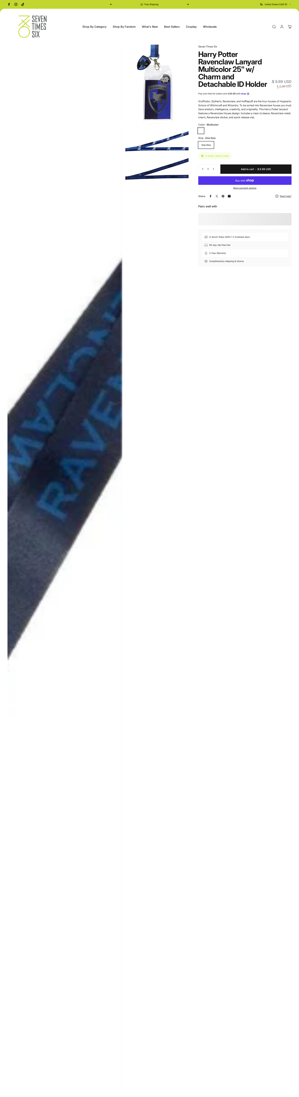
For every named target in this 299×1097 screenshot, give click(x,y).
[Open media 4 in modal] (157, 167)
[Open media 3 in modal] (157, 139)
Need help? (286, 196)
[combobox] (276, 4)
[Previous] (111, 4)
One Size (206, 145)
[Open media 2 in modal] (157, 84)
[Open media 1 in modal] (64, 569)
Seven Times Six (207, 46)
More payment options (244, 188)
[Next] (187, 4)
